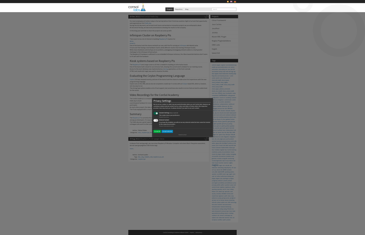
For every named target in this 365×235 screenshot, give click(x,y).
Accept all (157, 131)
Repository (178, 9)
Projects (169, 9)
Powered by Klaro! (182, 134)
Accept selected (167, 131)
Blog (186, 9)
